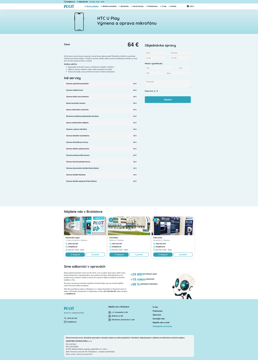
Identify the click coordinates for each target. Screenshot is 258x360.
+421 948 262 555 (109, 291)
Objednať (168, 99)
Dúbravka (157, 237)
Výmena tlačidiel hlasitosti (75, 175)
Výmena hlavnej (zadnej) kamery (78, 162)
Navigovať (76, 255)
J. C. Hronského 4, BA (119, 312)
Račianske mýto (73, 237)
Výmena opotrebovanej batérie (77, 83)
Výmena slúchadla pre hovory (77, 142)
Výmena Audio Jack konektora (77, 96)
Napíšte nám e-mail (161, 322)
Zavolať (96, 255)
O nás (155, 307)
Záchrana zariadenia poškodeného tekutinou (82, 116)
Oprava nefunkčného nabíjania (77, 123)
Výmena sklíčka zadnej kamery (77, 149)
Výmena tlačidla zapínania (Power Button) (81, 181)
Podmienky (157, 311)
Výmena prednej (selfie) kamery (78, 155)
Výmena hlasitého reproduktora (77, 136)
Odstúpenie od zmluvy (162, 326)
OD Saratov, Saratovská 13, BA (123, 320)
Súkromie (157, 314)
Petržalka (113, 237)
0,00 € (191, 6)
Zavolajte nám (159, 318)
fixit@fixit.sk (72, 247)
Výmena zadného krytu (74, 90)
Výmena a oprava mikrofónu (76, 129)
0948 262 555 (73, 244)
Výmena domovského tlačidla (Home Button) (82, 168)
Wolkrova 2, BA (117, 316)
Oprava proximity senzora (75, 103)
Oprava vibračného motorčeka (77, 109)
